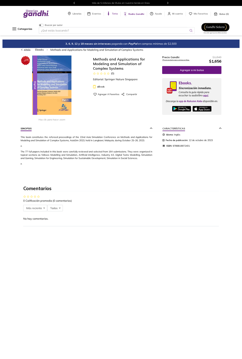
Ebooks (39, 49)
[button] (52, 85)
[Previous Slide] (74, 3)
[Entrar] (178, 13)
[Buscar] (191, 30)
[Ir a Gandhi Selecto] (215, 34)
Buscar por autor (54, 25)
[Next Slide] (168, 3)
